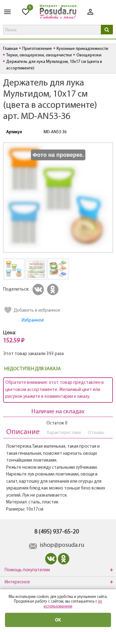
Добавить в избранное (37, 310)
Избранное (33, 320)
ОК (58, 620)
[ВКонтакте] (39, 289)
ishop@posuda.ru (62, 545)
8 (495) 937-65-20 (56, 532)
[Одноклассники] (53, 289)
